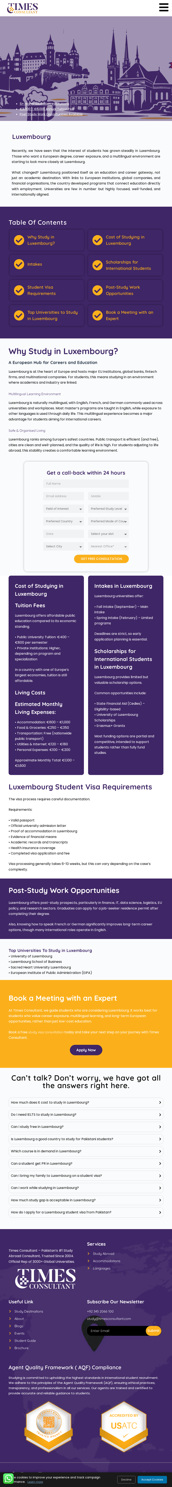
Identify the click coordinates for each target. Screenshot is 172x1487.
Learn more (35, 1482)
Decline (126, 1480)
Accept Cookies (152, 1480)
